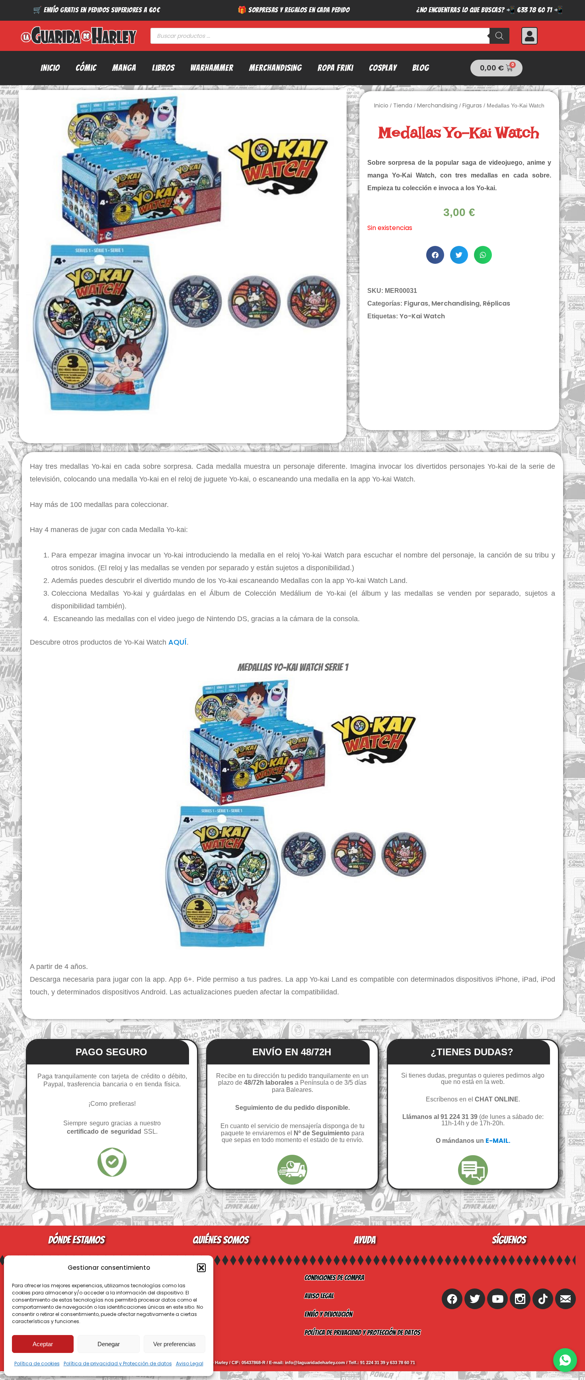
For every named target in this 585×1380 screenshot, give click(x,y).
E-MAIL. (498, 1140)
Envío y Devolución (328, 1314)
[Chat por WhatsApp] (565, 1360)
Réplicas (496, 303)
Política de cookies (37, 1363)
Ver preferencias (174, 1344)
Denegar (109, 1344)
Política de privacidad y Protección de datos (118, 1363)
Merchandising (275, 67)
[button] (201, 1268)
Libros (163, 67)
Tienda (402, 105)
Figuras (472, 105)
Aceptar (43, 1344)
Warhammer (211, 67)
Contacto (172, 1314)
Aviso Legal (189, 1363)
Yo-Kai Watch (422, 316)
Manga (124, 67)
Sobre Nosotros (182, 1277)
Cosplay (382, 67)
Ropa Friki (335, 67)
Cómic (86, 67)
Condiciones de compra (334, 1277)
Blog (420, 67)
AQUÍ (177, 642)
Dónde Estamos (180, 1332)
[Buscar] (499, 36)
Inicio (50, 67)
